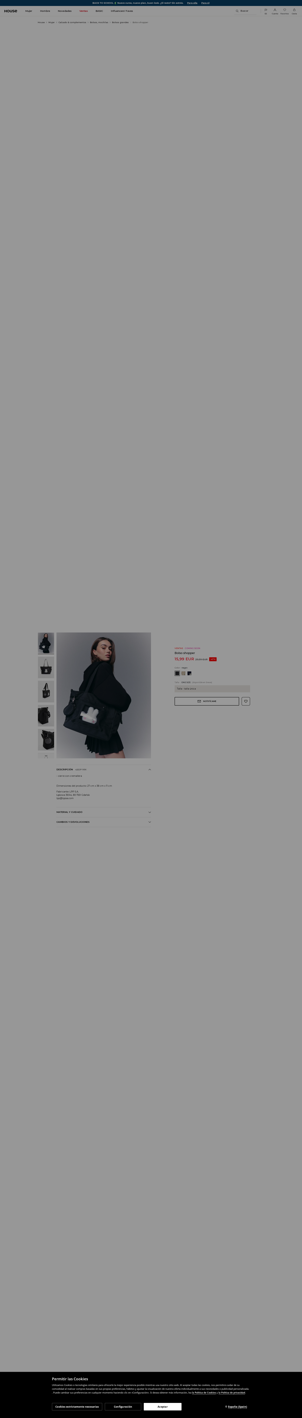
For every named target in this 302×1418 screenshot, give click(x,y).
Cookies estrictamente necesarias (77, 1406)
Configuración (123, 1406)
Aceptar (163, 1406)
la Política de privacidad (231, 1392)
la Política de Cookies (204, 1392)
